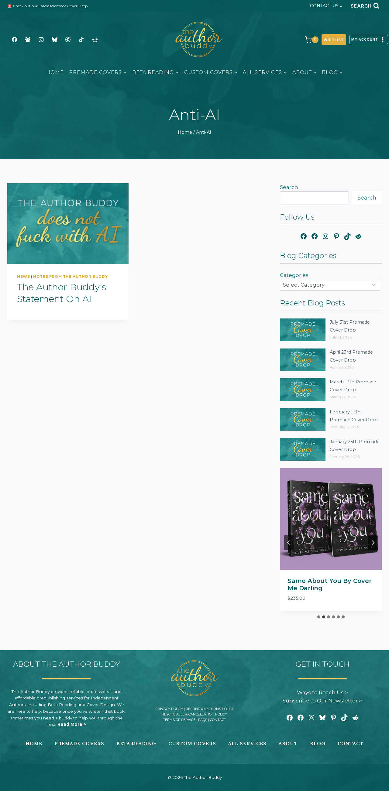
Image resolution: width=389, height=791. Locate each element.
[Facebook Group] (27, 40)
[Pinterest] (68, 40)
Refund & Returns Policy (210, 709)
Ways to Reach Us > (322, 692)
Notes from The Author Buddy (70, 276)
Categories (294, 275)
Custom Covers (192, 743)
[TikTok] (81, 40)
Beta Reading (136, 743)
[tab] (318, 616)
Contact (218, 720)
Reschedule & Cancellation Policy (194, 714)
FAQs (202, 720)
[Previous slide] (289, 542)
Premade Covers (79, 743)
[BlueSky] (55, 40)
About (288, 743)
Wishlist (334, 40)
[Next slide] (373, 542)
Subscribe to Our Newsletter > (322, 701)
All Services (247, 743)
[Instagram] (41, 40)
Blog (317, 743)
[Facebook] (14, 40)
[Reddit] (95, 40)
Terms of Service (179, 720)
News (23, 276)
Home (55, 72)
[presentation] (68, 223)
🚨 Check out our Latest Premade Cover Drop (47, 6)
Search (289, 187)
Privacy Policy (169, 709)
